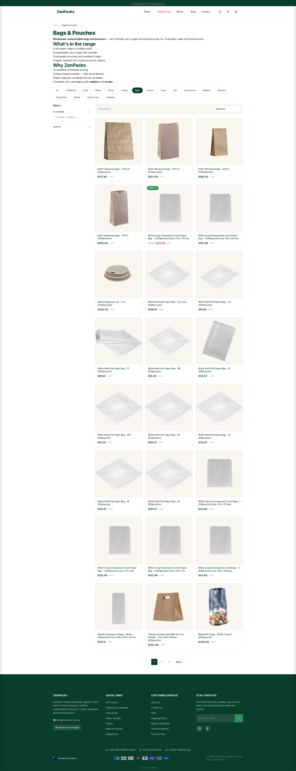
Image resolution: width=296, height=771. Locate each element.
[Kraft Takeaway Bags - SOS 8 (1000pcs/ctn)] (118, 208)
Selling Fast (164, 11)
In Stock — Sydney (66, 117)
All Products (112, 702)
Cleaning (110, 97)
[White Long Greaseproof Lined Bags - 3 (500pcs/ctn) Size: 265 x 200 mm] (219, 540)
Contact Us (156, 707)
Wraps (77, 97)
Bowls (111, 90)
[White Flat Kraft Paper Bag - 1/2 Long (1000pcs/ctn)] (169, 274)
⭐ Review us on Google (67, 727)
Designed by (148, 768)
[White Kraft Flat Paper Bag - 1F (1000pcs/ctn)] (118, 340)
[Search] (219, 11)
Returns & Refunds (160, 723)
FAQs (153, 713)
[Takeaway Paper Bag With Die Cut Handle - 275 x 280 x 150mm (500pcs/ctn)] (169, 606)
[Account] (227, 11)
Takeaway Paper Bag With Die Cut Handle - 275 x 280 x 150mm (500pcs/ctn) (166, 637)
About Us (155, 702)
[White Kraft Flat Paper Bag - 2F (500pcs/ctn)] (219, 340)
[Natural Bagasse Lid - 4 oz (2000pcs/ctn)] (118, 274)
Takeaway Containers (117, 707)
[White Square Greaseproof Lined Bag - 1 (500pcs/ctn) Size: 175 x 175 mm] (219, 473)
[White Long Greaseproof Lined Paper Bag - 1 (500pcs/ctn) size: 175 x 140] (118, 540)
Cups (85, 90)
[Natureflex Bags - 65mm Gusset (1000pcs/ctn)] (219, 606)
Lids (175, 90)
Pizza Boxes (190, 90)
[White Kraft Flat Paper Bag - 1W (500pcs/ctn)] (169, 340)
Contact (205, 11)
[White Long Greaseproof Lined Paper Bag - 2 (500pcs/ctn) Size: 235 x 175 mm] (169, 208)
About (179, 11)
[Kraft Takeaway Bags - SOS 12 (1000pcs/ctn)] (169, 141)
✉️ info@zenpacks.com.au (66, 720)
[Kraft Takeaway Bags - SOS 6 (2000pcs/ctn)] (219, 141)
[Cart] (235, 11)
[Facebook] (207, 728)
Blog (193, 11)
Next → (180, 662)
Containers (70, 90)
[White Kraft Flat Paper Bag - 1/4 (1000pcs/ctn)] (219, 274)
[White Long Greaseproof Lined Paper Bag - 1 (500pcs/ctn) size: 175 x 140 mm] (219, 208)
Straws (150, 90)
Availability (58, 111)
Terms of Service (160, 728)
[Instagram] (199, 728)
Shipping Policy (159, 718)
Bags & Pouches (114, 728)
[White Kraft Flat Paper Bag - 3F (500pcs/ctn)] (169, 407)
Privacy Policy (158, 734)
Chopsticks (61, 97)
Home (56, 25)
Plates (98, 90)
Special (57, 126)
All (57, 90)
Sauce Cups (93, 97)
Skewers (222, 90)
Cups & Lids (112, 713)
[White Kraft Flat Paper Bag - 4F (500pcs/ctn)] (219, 407)
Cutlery (124, 90)
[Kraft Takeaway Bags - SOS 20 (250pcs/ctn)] (118, 141)
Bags (137, 90)
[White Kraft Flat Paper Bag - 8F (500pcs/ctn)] (169, 473)
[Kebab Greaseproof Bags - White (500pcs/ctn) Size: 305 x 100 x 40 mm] (118, 606)
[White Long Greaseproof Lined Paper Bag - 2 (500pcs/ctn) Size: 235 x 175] (169, 540)
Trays (163, 90)
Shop (147, 11)
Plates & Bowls (113, 718)
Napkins (207, 90)
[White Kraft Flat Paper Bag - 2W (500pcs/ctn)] (118, 407)
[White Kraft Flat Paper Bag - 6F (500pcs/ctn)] (118, 473)
